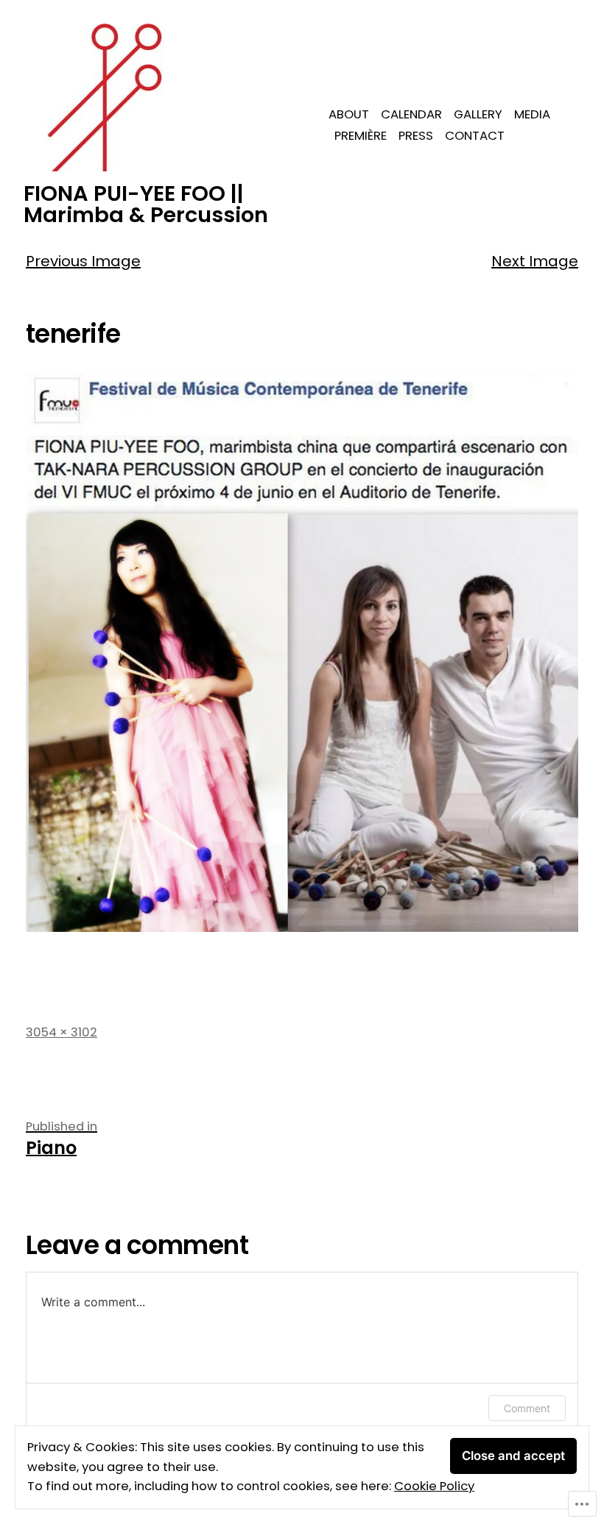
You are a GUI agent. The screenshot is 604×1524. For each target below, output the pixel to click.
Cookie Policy (434, 1486)
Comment (527, 1408)
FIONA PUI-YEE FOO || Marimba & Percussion (146, 204)
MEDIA (532, 114)
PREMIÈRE (360, 135)
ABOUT (349, 114)
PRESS (415, 135)
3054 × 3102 (61, 1032)
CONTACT (475, 135)
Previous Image (83, 261)
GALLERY (478, 114)
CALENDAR (411, 114)
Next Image (534, 261)
